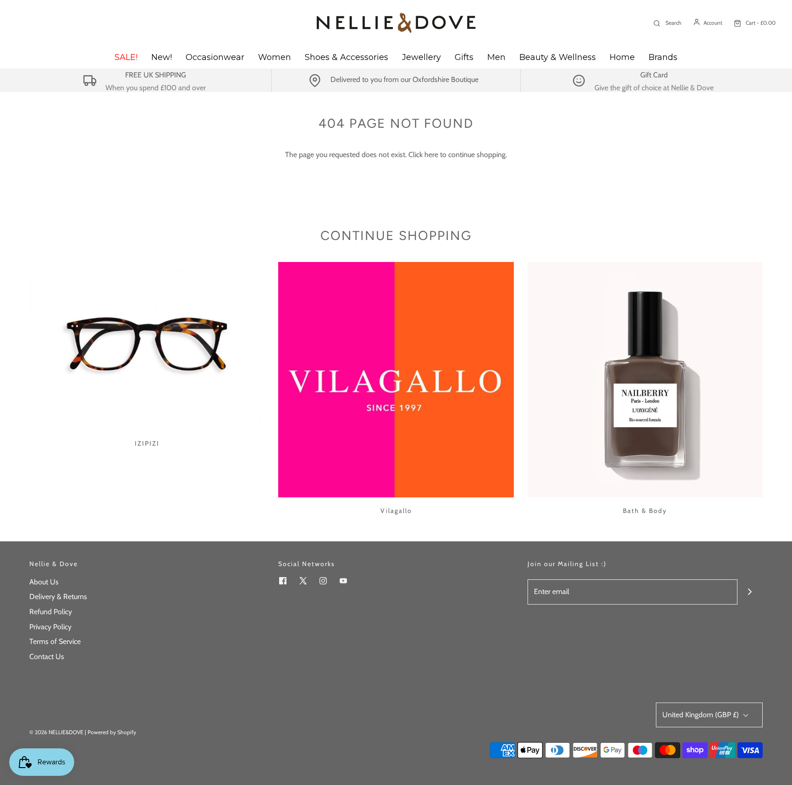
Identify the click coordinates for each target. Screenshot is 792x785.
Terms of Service (55, 641)
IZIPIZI (147, 443)
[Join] (750, 592)
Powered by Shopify (112, 732)
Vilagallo (396, 511)
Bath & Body (645, 511)
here (431, 154)
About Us (44, 582)
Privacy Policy (50, 626)
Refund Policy (50, 611)
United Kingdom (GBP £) (701, 714)
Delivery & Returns (58, 596)
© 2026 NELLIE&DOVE (56, 732)
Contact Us (46, 656)
